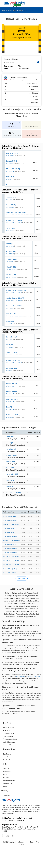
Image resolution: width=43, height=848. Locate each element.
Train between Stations (10, 739)
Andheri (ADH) (11, 313)
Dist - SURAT (9, 179)
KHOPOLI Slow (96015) (10, 528)
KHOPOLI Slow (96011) (10, 532)
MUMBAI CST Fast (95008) (11, 524)
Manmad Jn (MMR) (13, 169)
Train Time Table (8, 733)
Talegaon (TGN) (11, 352)
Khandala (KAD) (11, 337)
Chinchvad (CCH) (12, 368)
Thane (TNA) (10, 228)
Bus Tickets (7, 754)
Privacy (21, 844)
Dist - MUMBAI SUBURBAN (14, 215)
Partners (6, 777)
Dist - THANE (10, 155)
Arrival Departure (9, 742)
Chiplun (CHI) (11, 275)
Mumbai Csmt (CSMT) (14, 220)
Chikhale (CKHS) (12, 399)
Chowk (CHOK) (12, 384)
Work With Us (7, 783)
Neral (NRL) (10, 345)
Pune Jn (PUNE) (11, 161)
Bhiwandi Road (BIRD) (14, 306)
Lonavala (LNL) (11, 197)
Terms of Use (34, 842)
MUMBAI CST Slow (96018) (11, 540)
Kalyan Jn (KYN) (12, 153)
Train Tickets (17, 3)
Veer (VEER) (10, 321)
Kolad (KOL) (10, 480)
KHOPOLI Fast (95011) (10, 552)
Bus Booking (17, 7)
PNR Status (6, 730)
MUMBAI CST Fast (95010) (11, 556)
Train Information (19, 10)
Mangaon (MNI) (11, 259)
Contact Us (6, 772)
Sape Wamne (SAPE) (13, 493)
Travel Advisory (8, 745)
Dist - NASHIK (10, 171)
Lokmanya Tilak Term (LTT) (16, 212)
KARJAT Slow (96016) (9, 516)
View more (21, 578)
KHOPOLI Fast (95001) (10, 548)
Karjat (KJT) (10, 244)
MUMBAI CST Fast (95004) (11, 565)
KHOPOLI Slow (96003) (10, 520)
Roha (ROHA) (11, 251)
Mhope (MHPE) (11, 391)
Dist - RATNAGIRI (11, 269)
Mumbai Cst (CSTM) (13, 360)
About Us (6, 769)
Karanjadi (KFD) (12, 474)
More (15, 14)
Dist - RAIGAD (10, 207)
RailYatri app (20, 676)
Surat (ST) (10, 177)
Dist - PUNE (9, 163)
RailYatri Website (34, 676)
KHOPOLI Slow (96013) (10, 569)
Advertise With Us (9, 780)
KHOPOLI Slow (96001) (10, 544)
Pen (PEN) (10, 407)
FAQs (5, 774)
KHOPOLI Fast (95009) (10, 536)
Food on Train (7, 760)
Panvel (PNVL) (11, 205)
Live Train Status (8, 727)
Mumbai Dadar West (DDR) (16, 290)
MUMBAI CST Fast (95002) (11, 561)
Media (5, 786)
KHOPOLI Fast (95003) (10, 573)
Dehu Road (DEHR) (13, 415)
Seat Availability (8, 736)
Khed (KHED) (11, 267)
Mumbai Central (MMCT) (15, 298)
